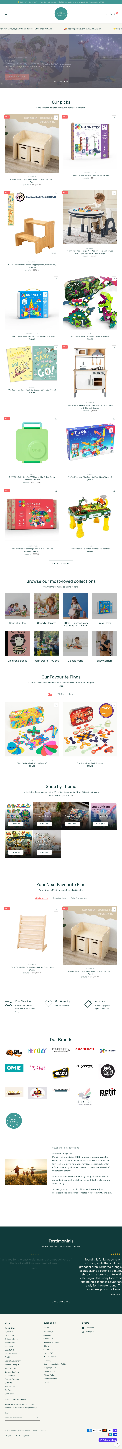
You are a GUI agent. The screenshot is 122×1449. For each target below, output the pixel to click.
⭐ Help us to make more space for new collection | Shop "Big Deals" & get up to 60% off (75, 29)
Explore (16, 824)
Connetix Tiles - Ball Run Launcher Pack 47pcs (90, 175)
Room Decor (10, 1341)
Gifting (46, 1345)
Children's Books (11, 1338)
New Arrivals (10, 1385)
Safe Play (47, 1359)
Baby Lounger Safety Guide (54, 1363)
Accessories (10, 1374)
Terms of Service (50, 1378)
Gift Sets (8, 1382)
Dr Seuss (32, 387)
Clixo (90, 333)
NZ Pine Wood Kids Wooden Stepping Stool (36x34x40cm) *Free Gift (32, 266)
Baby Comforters (79, 898)
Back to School (11, 1349)
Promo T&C (48, 1352)
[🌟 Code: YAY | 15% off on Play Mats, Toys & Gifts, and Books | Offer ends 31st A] (61, 2)
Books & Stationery (13, 1360)
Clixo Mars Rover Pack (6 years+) (90, 763)
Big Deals (8, 1389)
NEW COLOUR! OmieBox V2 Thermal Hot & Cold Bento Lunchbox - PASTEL (32, 478)
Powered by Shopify (39, 1429)
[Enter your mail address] (37, 1417)
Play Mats (9, 1345)
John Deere (90, 546)
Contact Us (48, 1338)
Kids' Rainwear (11, 1352)
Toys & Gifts (10, 1327)
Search (46, 1327)
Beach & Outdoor (12, 1378)
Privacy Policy (49, 1374)
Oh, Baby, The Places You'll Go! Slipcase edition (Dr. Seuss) (32, 390)
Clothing (8, 1356)
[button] (15, 77)
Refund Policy (49, 1370)
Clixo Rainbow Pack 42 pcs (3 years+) (32, 763)
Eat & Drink (9, 1334)
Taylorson (32, 176)
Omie (32, 474)
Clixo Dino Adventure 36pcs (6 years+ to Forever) (90, 336)
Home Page (48, 1330)
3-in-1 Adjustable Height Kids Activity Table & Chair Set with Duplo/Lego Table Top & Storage (90, 252)
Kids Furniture (41, 898)
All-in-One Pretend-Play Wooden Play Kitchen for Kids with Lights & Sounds (90, 406)
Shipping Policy (49, 1367)
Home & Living (11, 1364)
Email (7, 1412)
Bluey (71, 694)
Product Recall (49, 1356)
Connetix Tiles (90, 172)
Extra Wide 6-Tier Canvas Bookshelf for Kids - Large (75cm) (32, 968)
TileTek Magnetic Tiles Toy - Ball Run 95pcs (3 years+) (90, 477)
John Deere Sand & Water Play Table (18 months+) (90, 549)
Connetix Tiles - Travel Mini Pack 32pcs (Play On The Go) (32, 336)
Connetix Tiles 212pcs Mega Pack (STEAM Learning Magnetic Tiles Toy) (32, 550)
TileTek (90, 474)
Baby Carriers (59, 898)
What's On (47, 1381)
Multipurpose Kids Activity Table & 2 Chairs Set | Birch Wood (32, 180)
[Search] (106, 13)
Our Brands (9, 1393)
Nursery (8, 1331)
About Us (47, 1334)
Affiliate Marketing (51, 1341)
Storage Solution (12, 1371)
